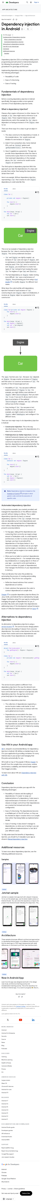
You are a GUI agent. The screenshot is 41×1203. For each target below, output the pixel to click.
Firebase (4, 1175)
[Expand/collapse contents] (12, 35)
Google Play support (8, 1154)
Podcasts (4, 1048)
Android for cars (6, 1089)
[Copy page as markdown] (28, 29)
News (3, 1042)
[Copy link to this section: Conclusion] (16, 783)
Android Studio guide (8, 1127)
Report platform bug (8, 1148)
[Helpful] (13, 19)
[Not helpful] (16, 19)
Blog (3, 1045)
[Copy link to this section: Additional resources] (26, 847)
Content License (20, 1006)
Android (4, 1030)
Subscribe (26, 1193)
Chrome (4, 1172)
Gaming (4, 1057)
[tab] (6, 188)
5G (2, 1072)
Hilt (3, 749)
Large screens (6, 1080)
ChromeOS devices (7, 1086)
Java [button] (14, 189)
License (10, 1188)
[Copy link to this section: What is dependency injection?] (30, 109)
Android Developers (7, 15)
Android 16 (5, 1104)
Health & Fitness (6, 1063)
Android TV (5, 1092)
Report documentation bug (10, 1151)
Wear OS (4, 1083)
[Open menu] (3, 2)
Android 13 (5, 1113)
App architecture (9, 9)
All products (5, 1182)
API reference (6, 1133)
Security (4, 1036)
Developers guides (7, 1130)
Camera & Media (7, 1066)
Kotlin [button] (6, 189)
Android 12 (5, 1116)
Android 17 (5, 1101)
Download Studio (7, 1136)
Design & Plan (19, 15)
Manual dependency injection (17, 839)
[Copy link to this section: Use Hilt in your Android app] (34, 745)
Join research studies (8, 1157)
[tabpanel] (20, 206)
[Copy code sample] (38, 192)
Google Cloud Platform (9, 1179)
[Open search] (27, 2)
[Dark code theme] (36, 192)
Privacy (4, 1069)
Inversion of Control (13, 494)
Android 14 (5, 1110)
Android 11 (5, 1119)
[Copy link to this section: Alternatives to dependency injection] (13, 620)
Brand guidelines (19, 1188)
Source (4, 1039)
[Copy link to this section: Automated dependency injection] (33, 505)
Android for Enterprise (8, 1033)
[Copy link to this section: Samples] (11, 859)
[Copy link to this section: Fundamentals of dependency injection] (13, 95)
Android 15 (5, 1107)
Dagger (4, 595)
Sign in (36, 2)
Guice (34, 609)
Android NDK (5, 1140)
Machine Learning (7, 1060)
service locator (7, 627)
